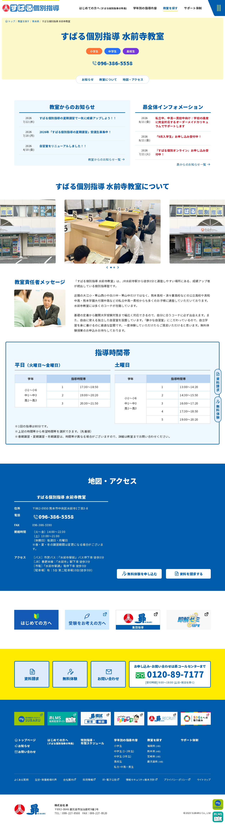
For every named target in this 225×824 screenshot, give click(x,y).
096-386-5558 (115, 63)
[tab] (111, 267)
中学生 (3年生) (122, 756)
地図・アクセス (133, 79)
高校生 (118, 761)
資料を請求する (191, 573)
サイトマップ (204, 779)
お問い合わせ (108, 678)
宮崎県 (154, 756)
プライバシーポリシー (176, 779)
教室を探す (170, 8)
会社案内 (68, 779)
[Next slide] (118, 267)
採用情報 (88, 779)
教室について (108, 79)
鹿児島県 (155, 761)
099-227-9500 (71, 813)
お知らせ (88, 79)
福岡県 (154, 746)
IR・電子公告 (109, 779)
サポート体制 (193, 8)
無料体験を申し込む (142, 573)
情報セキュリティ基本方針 (140, 779)
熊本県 (154, 751)
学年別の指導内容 (145, 8)
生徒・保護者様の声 (46, 779)
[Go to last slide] (107, 267)
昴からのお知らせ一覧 (191, 164)
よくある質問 (21, 779)
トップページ (27, 740)
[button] (219, 8)
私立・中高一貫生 (124, 767)
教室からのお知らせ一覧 (104, 159)
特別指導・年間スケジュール (92, 741)
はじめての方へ (103, 8)
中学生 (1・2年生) (124, 751)
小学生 (118, 746)
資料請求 (218, 384)
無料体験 (218, 412)
